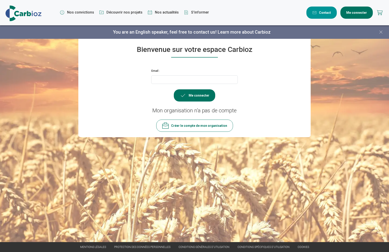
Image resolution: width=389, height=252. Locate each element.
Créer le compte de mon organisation (199, 125)
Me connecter (356, 12)
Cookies (303, 247)
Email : (155, 70)
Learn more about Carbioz (244, 32)
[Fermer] (381, 32)
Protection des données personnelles (142, 247)
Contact (325, 12)
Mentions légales (93, 247)
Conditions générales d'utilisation (204, 247)
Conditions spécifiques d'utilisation (263, 247)
